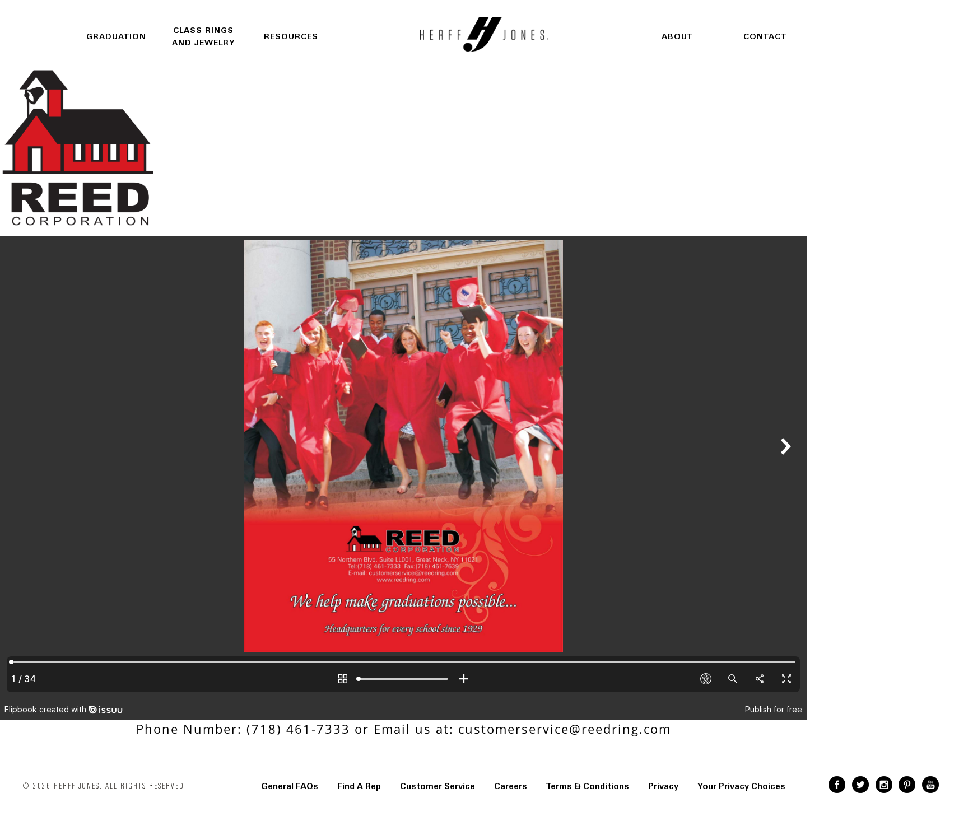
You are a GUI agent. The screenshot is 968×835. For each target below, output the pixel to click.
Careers (510, 786)
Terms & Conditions (587, 786)
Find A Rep (359, 786)
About (677, 36)
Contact (765, 36)
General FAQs (289, 786)
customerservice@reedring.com (564, 728)
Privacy (663, 786)
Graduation (116, 36)
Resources (291, 36)
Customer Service (437, 786)
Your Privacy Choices (741, 786)
